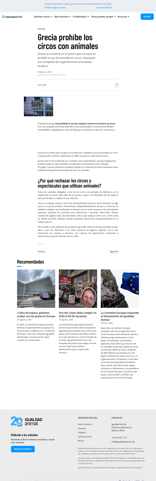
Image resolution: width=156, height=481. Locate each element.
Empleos (82, 432)
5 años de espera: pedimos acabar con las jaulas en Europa (36, 314)
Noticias (41, 28)
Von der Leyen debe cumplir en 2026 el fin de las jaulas (78, 314)
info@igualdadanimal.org (123, 441)
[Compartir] (116, 85)
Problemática (80, 16)
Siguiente (114, 251)
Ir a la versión (104, 7)
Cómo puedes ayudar (102, 16)
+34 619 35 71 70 (119, 437)
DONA (147, 16)
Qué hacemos (61, 16)
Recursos (122, 16)
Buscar (81, 440)
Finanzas (82, 428)
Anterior (41, 251)
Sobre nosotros (85, 424)
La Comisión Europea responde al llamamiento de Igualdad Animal (120, 316)
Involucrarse (23, 449)
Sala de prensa (85, 436)
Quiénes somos (42, 16)
